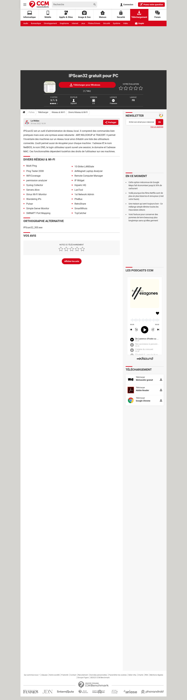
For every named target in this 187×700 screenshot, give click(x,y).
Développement (50, 23)
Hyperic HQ (80, 185)
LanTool (79, 189)
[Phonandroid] (153, 692)
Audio (25, 23)
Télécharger (43, 112)
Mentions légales (156, 675)
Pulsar (29, 203)
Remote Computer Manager (89, 175)
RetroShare (80, 203)
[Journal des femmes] (30, 692)
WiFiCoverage (33, 175)
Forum (157, 17)
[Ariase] (130, 691)
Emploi (141, 23)
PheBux (78, 199)
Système (116, 23)
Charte (140, 675)
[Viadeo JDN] (114, 692)
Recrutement (83, 675)
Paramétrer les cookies (118, 675)
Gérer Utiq (132, 675)
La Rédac (35, 121)
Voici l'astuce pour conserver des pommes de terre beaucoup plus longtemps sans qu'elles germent (143, 217)
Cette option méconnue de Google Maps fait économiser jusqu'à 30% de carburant (145, 185)
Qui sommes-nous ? (32, 675)
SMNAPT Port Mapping (38, 213)
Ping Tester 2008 (35, 171)
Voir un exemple (156, 127)
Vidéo (125, 23)
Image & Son (84, 17)
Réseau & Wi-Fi (58, 112)
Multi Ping (31, 165)
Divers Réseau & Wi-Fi (78, 112)
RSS (146, 675)
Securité (121, 17)
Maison (102, 17)
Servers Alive (32, 189)
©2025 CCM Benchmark (100, 678)
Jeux (83, 23)
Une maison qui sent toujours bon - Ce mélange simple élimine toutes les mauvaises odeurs (146, 207)
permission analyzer (36, 180)
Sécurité (106, 23)
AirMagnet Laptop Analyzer (89, 171)
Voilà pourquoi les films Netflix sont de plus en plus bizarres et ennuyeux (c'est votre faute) (146, 196)
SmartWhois (81, 208)
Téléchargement (139, 17)
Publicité (64, 675)
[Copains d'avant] (98, 692)
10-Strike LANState (84, 166)
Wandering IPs (33, 199)
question (153, 4)
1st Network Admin (84, 194)
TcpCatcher (80, 213)
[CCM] (39, 4)
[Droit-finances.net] (83, 692)
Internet (75, 23)
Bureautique (36, 23)
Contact (73, 675)
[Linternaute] (65, 691)
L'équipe (44, 675)
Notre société (54, 675)
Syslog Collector (34, 185)
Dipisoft (74, 103)
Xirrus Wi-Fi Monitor (36, 194)
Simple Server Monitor (37, 208)
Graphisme (64, 23)
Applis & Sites (66, 17)
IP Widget (79, 180)
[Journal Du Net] (48, 692)
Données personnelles (98, 675)
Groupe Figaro (83, 678)
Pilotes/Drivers (94, 23)
